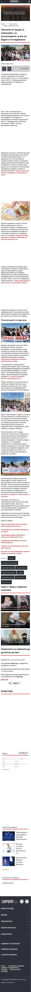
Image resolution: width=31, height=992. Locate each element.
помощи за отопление (9, 563)
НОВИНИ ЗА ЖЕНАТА (9, 949)
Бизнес (4, 915)
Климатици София (7, 883)
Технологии (6, 921)
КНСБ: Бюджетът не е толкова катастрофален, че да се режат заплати (13, 642)
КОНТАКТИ (4, 971)
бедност (11, 558)
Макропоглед (7, 908)
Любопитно (6, 934)
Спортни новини (9, 955)
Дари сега (4, 680)
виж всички (5, 869)
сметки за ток (20, 577)
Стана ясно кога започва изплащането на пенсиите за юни (14, 608)
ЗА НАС (3, 966)
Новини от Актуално (10, 943)
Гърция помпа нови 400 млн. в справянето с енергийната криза (15, 173)
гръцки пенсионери (8, 573)
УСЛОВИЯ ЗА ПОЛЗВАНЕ (16, 966)
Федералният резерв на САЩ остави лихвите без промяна (14, 13)
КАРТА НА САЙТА (15, 970)
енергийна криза (7, 577)
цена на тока (6, 582)
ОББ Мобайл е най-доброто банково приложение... (22, 835)
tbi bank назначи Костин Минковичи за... (21, 848)
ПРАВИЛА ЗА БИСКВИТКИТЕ (10, 968)
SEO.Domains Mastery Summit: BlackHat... (21, 861)
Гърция (20, 573)
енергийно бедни (8, 568)
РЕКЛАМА (4, 970)
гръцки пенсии (21, 568)
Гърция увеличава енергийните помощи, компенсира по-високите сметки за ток (14, 237)
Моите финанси (8, 928)
